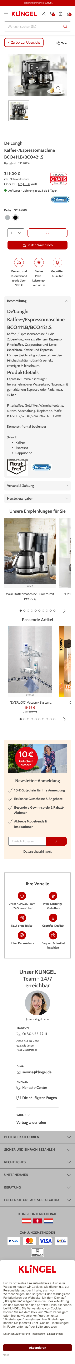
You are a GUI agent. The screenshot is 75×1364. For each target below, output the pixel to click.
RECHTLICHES (15, 1162)
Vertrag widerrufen (31, 1122)
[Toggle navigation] (6, 14)
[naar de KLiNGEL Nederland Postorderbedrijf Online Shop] (48, 1220)
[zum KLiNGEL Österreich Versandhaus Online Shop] (26, 1220)
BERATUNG (12, 1187)
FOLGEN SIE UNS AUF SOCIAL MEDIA (31, 1200)
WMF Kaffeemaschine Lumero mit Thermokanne (30, 594)
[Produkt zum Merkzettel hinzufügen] (48, 232)
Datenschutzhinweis (37, 851)
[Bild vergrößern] (58, 88)
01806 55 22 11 (34, 1034)
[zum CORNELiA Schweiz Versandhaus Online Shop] (37, 1220)
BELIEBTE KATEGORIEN (21, 1137)
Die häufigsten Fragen (39, 1097)
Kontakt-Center (34, 1087)
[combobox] (37, 26)
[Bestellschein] (60, 14)
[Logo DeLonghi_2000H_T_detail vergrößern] (60, 199)
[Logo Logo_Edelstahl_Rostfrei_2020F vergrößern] (17, 467)
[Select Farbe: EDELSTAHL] (7, 217)
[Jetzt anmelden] (56, 841)
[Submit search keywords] (65, 26)
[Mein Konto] (44, 14)
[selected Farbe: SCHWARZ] (15, 217)
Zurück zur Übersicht (25, 42)
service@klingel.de (36, 1072)
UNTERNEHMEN (16, 1175)
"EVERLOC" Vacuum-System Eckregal (30, 702)
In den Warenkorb (40, 245)
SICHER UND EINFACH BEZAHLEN (29, 1150)
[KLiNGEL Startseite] (24, 13)
